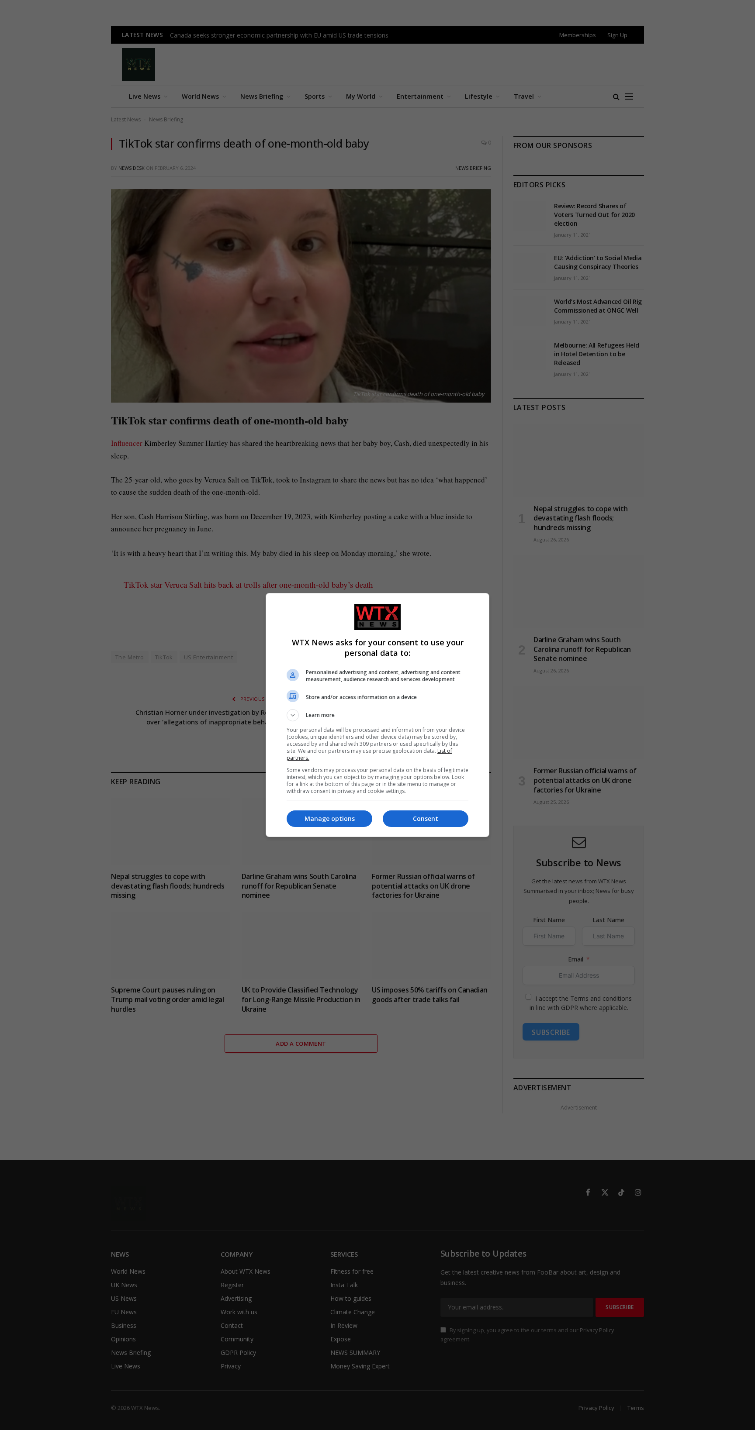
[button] (377, 715)
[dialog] (377, 715)
